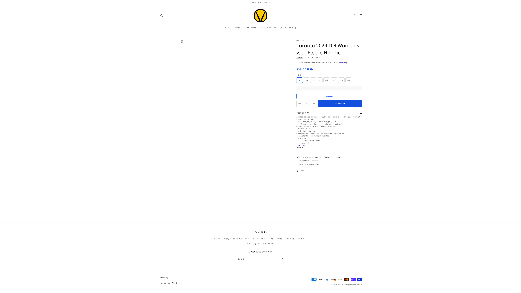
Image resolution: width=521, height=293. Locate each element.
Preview (329, 96)
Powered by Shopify (355, 285)
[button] (162, 16)
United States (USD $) (169, 283)
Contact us (289, 239)
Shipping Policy (258, 239)
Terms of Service (275, 239)
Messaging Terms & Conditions (260, 243)
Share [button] (302, 170)
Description (302, 113)
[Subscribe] (282, 259)
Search (217, 239)
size (298, 75)
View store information (309, 164)
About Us (300, 239)
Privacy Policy (229, 239)
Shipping (299, 57)
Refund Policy (243, 239)
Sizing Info (301, 145)
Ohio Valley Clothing (342, 285)
